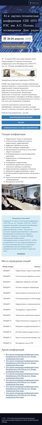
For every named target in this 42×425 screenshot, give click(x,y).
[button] (4, 197)
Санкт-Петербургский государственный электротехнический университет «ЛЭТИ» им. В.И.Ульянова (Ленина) (20, 420)
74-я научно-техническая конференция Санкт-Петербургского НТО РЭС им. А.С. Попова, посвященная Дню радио (22, 395)
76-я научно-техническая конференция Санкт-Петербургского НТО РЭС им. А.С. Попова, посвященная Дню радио (22, 382)
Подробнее (21, 253)
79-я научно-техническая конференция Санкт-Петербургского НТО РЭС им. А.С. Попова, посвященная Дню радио (22, 363)
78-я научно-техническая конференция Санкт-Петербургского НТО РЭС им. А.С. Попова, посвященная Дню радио (22, 369)
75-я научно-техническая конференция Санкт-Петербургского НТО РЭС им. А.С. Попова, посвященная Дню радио (22, 388)
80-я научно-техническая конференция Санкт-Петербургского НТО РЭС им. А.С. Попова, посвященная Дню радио (22, 356)
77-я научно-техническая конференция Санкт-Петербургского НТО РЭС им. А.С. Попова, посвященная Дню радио (22, 376)
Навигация (35, 3)
